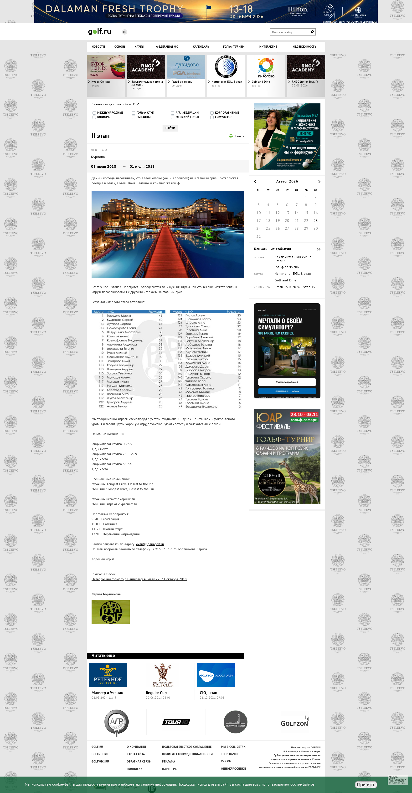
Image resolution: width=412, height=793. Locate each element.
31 (258, 236)
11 (268, 213)
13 (287, 213)
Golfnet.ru (100, 754)
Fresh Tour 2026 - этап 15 (295, 287)
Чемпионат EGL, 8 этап (227, 82)
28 (296, 228)
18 (268, 221)
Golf (99, 31)
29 (306, 228)
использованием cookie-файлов (288, 785)
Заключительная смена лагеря (293, 259)
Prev (116, 76)
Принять (366, 784)
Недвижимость (304, 47)
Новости (98, 47)
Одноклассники (233, 769)
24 (258, 228)
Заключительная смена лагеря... (147, 83)
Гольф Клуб (131, 105)
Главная (97, 105)
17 (258, 221)
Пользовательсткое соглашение (177, 747)
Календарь (201, 47)
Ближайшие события (316, 249)
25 (268, 228)
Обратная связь (139, 761)
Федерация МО (167, 47)
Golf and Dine (261, 82)
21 (296, 221)
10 (258, 213)
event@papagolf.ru (150, 544)
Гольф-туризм (234, 47)
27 (287, 228)
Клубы (139, 47)
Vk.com (226, 761)
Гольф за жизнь (182, 82)
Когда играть (113, 105)
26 (277, 228)
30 (316, 228)
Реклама (168, 761)
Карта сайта (136, 754)
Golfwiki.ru (100, 761)
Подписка (134, 769)
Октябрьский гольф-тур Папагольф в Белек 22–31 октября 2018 (139, 579)
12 (277, 213)
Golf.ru (97, 747)
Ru (124, 32)
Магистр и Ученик (107, 693)
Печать (239, 136)
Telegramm (229, 754)
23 (316, 221)
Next (295, 76)
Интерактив (268, 47)
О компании (136, 747)
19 (277, 221)
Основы (120, 47)
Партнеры (169, 769)
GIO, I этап (208, 693)
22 (306, 221)
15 (306, 213)
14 (296, 213)
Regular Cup (156, 693)
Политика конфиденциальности (177, 754)
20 (287, 221)
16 (316, 213)
